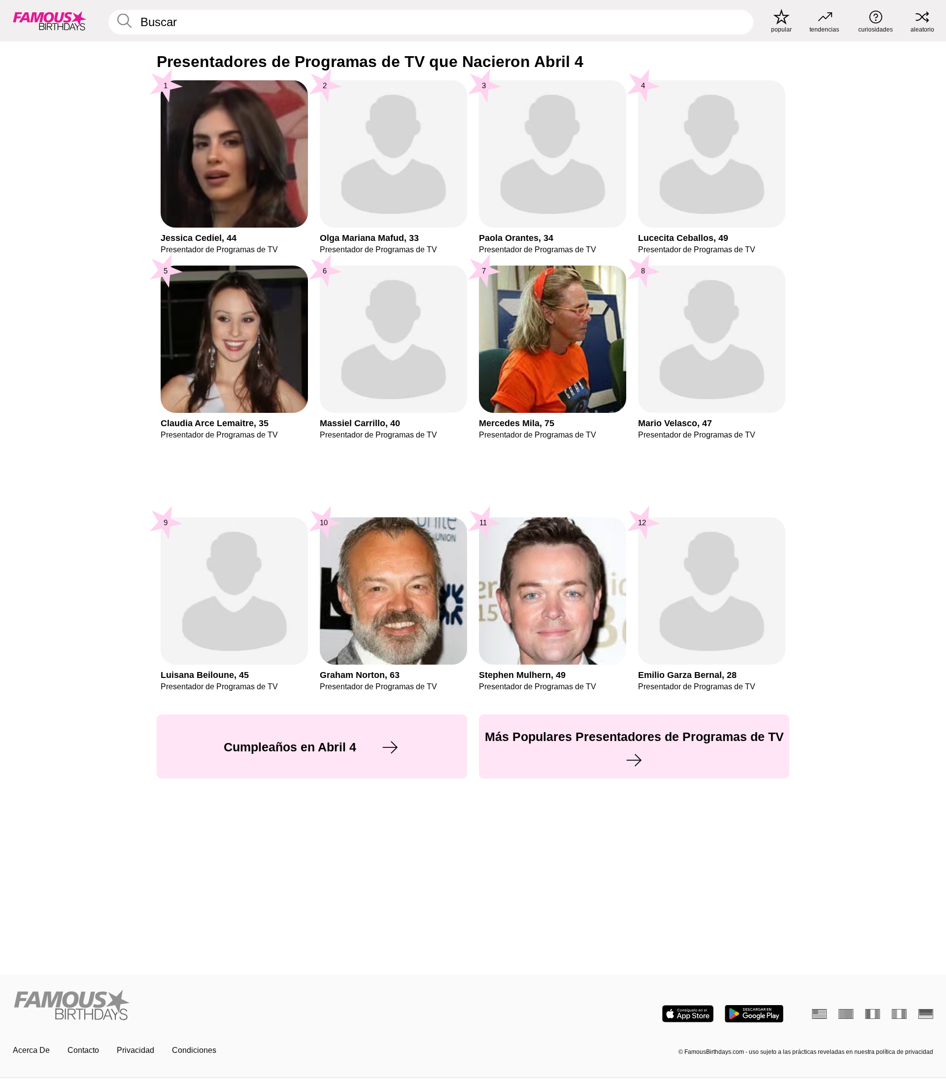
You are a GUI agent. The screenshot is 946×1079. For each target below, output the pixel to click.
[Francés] (872, 1014)
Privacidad (135, 1050)
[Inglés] (819, 1014)
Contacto (83, 1050)
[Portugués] (846, 1014)
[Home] (240, 1005)
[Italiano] (899, 1014)
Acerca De (31, 1050)
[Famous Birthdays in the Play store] (754, 1013)
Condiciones (194, 1050)
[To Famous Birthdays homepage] (50, 20)
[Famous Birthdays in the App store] (688, 1013)
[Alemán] (925, 1014)
